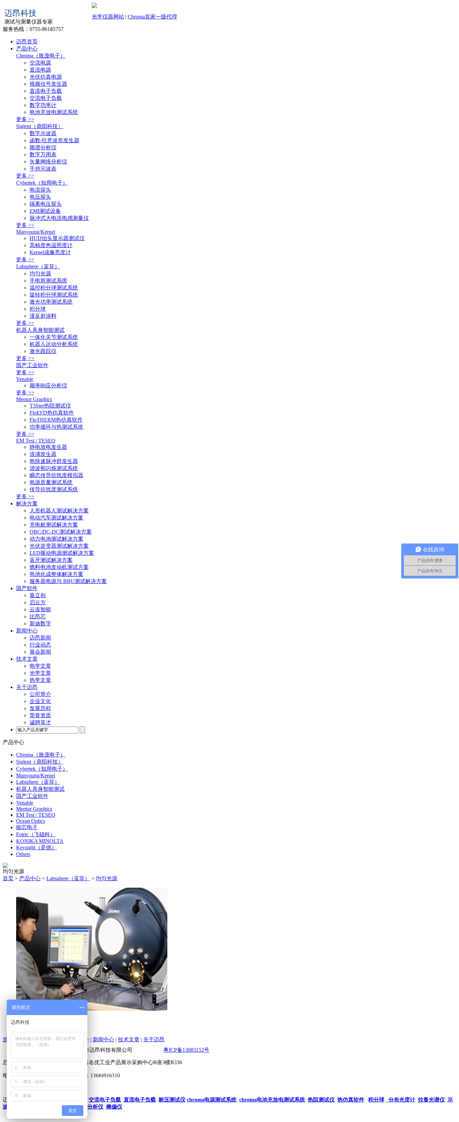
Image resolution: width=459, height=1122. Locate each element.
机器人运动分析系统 (54, 344)
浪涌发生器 (43, 454)
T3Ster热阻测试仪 (50, 406)
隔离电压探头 (46, 204)
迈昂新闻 (40, 638)
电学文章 (40, 666)
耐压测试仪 (172, 1099)
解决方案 (27, 503)
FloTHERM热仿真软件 (56, 420)
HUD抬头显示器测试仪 (57, 238)
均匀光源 (40, 273)
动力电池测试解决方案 (56, 539)
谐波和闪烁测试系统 (54, 468)
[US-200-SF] (91, 1009)
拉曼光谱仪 (431, 1099)
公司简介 (40, 694)
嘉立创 (38, 595)
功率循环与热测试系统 (56, 427)
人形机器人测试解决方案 (59, 510)
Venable (24, 379)
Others (23, 854)
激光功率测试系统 (51, 302)
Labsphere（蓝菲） (38, 266)
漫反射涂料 (43, 316)
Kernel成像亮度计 (50, 252)
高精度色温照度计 (51, 245)
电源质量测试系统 (51, 482)
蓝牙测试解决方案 (51, 560)
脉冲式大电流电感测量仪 (59, 218)
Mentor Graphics (34, 399)
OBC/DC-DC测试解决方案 (61, 532)
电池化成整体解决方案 (56, 574)
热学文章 (40, 680)
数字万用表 (43, 154)
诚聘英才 (40, 722)
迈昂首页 (27, 41)
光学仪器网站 (108, 17)
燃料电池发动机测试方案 (59, 567)
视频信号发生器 (48, 84)
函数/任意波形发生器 (54, 140)
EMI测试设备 (45, 211)
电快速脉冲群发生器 (54, 461)
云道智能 (40, 609)
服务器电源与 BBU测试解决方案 (68, 581)
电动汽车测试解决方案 (56, 517)
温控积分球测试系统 (54, 288)
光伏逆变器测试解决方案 (59, 546)
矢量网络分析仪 (48, 161)
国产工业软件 (32, 365)
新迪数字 (40, 623)
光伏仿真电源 (46, 77)
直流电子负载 (46, 91)
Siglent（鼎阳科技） (39, 126)
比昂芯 (38, 616)
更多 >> (25, 119)
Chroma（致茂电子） (41, 56)
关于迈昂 (27, 687)
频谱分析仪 (43, 147)
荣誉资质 (40, 715)
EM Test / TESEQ (35, 440)
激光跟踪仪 (43, 351)
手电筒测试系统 (48, 280)
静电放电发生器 (48, 447)
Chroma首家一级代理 (152, 17)
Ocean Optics (30, 821)
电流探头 (40, 190)
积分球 (38, 309)
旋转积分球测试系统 (54, 295)
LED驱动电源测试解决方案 (62, 553)
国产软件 (27, 588)
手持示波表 (43, 168)
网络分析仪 (89, 1107)
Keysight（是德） (36, 847)
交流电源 (40, 63)
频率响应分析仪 (48, 385)
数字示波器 (43, 133)
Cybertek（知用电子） (42, 183)
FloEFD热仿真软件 (52, 413)
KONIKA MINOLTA (40, 841)
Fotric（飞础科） (35, 834)
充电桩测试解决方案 (54, 525)
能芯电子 (27, 827)
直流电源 (40, 70)
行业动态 (40, 645)
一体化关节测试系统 (54, 337)
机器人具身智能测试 (40, 330)
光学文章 (40, 673)
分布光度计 (400, 1099)
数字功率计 (43, 105)
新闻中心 (27, 630)
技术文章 (27, 659)
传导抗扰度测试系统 (54, 489)
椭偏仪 (113, 1107)
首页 (8, 878)
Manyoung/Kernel (35, 232)
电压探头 (40, 197)
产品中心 (27, 48)
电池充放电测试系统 (54, 112)
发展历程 (40, 708)
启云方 (38, 602)
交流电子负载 (46, 98)
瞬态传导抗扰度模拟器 (56, 475)
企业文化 (40, 701)
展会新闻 (40, 652)
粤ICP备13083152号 (186, 1050)
